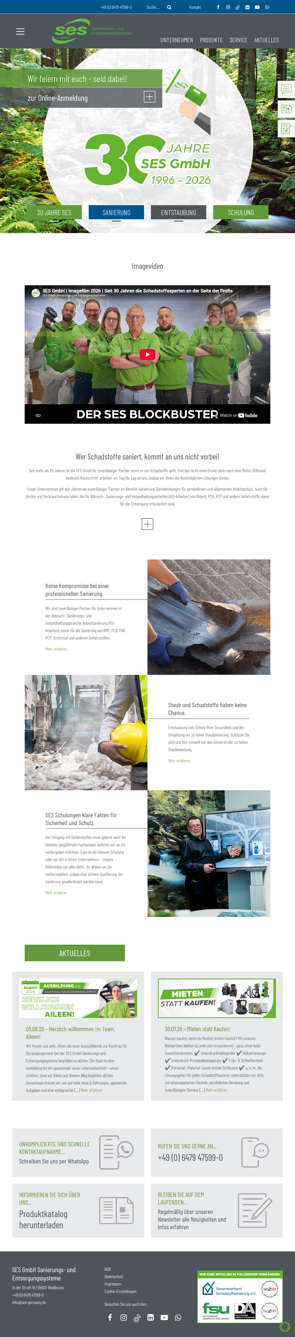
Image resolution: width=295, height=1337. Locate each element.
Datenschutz (114, 1276)
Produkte (211, 40)
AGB (108, 1269)
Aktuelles (266, 40)
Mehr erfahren (56, 649)
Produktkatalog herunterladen (43, 1219)
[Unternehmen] (147, 528)
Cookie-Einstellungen (120, 1291)
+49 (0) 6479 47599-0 (190, 1157)
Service (239, 40)
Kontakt (195, 7)
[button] (285, 1327)
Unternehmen (176, 40)
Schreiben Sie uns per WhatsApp (54, 1161)
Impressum (113, 1283)
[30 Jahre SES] (149, 97)
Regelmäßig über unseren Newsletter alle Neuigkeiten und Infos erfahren (192, 1219)
